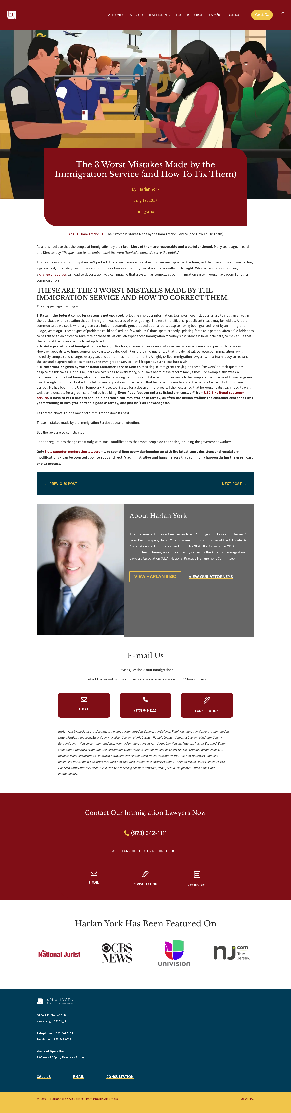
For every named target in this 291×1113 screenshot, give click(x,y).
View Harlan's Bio (155, 576)
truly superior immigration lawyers (72, 451)
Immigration (145, 211)
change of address (53, 274)
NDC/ (251, 1098)
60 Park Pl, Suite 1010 (51, 1015)
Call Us (44, 1076)
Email (78, 1076)
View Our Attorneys (211, 576)
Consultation (120, 1076)
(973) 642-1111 (149, 833)
